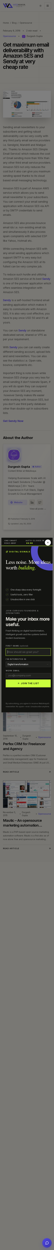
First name (17, 646)
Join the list (30, 683)
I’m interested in (16, 659)
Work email (13, 670)
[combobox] (28, 664)
